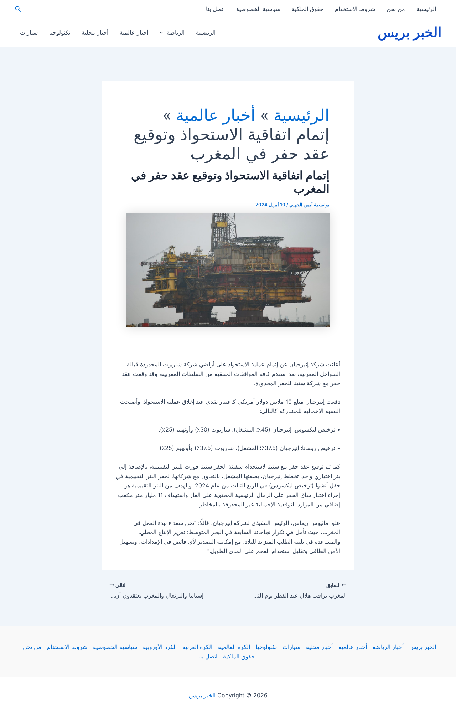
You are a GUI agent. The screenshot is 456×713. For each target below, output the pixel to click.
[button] (17, 9)
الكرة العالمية (234, 646)
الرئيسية (426, 8)
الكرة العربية (197, 646)
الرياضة (176, 32)
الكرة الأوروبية (160, 646)
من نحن (396, 8)
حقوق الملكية (307, 8)
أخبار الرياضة (388, 646)
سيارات (29, 32)
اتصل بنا (215, 8)
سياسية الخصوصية (258, 8)
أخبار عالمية (134, 32)
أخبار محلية (95, 32)
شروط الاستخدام (355, 8)
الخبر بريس (410, 32)
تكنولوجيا (59, 32)
